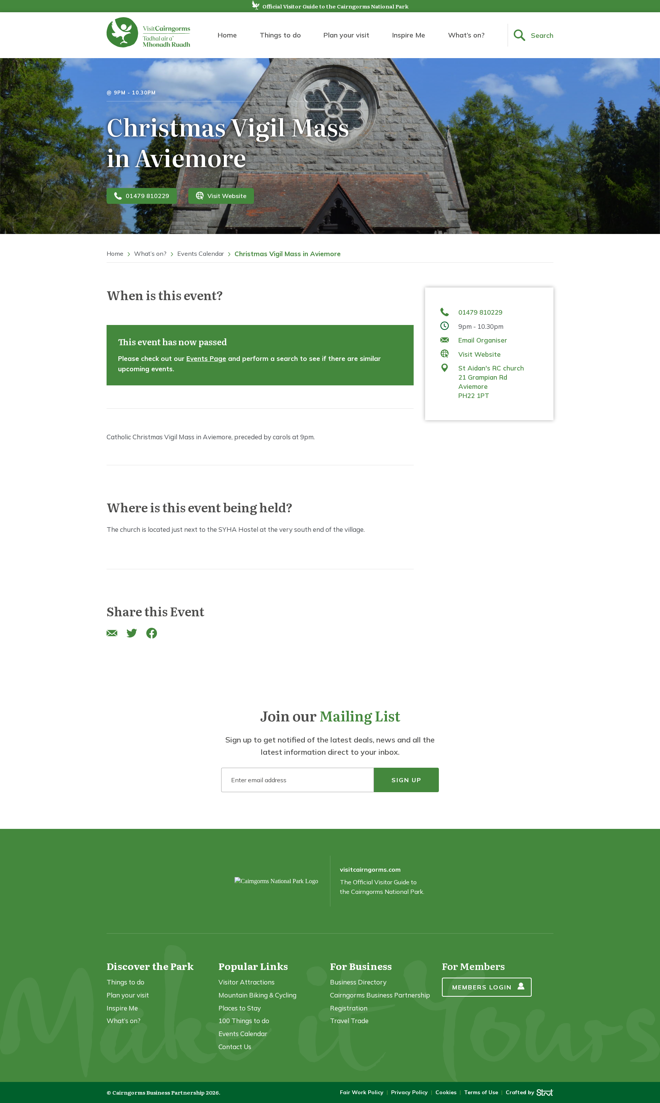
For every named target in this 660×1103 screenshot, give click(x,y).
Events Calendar (200, 253)
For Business (361, 966)
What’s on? (466, 35)
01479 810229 (147, 196)
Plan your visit (346, 35)
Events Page (206, 358)
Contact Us (234, 1047)
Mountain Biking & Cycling (257, 995)
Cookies (445, 1092)
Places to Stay (239, 1008)
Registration (348, 1008)
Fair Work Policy (361, 1092)
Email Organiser (482, 340)
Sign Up (406, 780)
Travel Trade (349, 1021)
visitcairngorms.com (370, 869)
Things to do (280, 35)
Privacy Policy (409, 1092)
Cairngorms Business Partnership (380, 995)
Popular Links (253, 966)
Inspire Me (408, 35)
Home (227, 35)
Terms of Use (481, 1092)
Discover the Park (150, 966)
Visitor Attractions (246, 982)
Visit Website (226, 196)
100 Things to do (243, 1021)
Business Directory (358, 982)
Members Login (482, 987)
